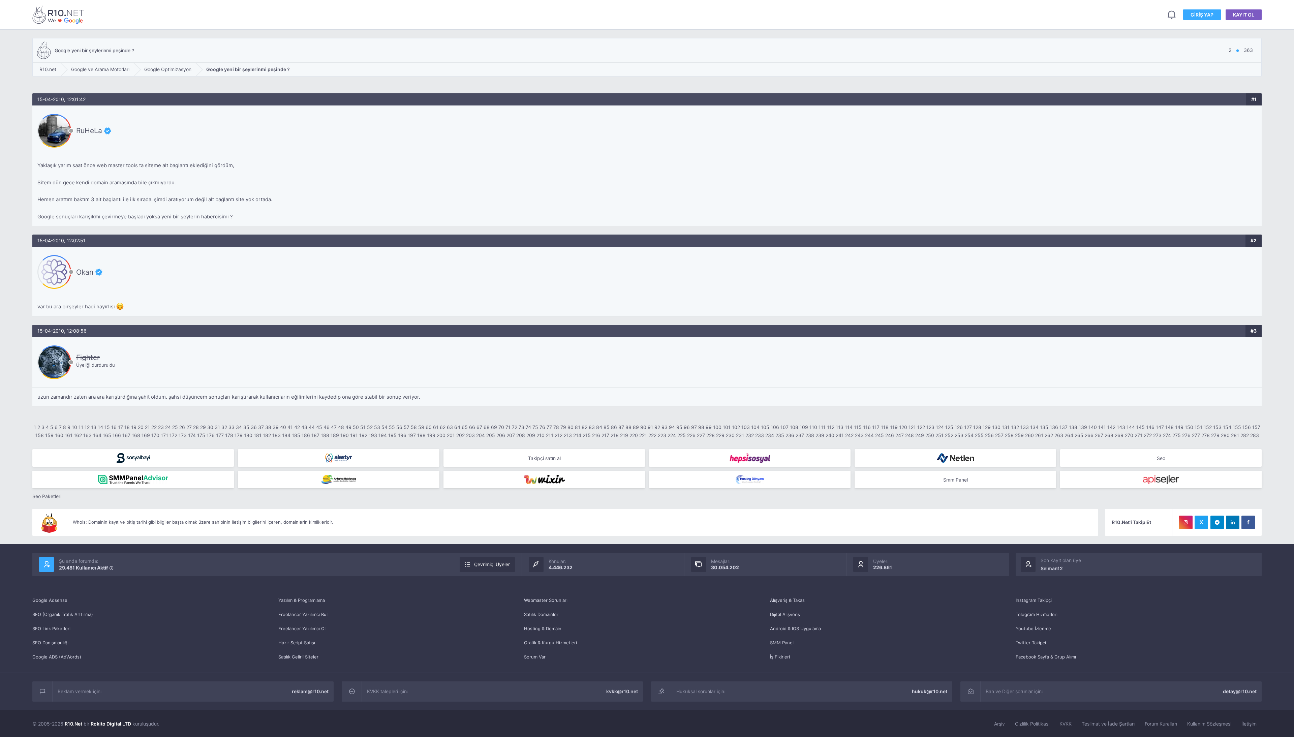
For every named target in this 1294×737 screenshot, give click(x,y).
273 (1157, 435)
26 (182, 427)
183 (276, 435)
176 (211, 435)
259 (1019, 435)
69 (494, 427)
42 (297, 427)
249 (919, 435)
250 (929, 435)
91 (650, 427)
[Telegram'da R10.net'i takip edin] (1217, 522)
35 (246, 427)
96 (687, 427)
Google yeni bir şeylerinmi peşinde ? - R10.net (59, 14)
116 (867, 427)
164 (97, 435)
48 (341, 427)
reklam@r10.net (310, 691)
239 (819, 435)
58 (414, 427)
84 (599, 427)
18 (127, 427)
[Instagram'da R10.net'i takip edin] (1186, 522)
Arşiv (999, 724)
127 (968, 427)
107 (784, 427)
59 (421, 427)
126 (959, 427)
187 (315, 435)
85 (607, 427)
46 (327, 427)
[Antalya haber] (338, 479)
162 (78, 435)
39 (276, 427)
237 (800, 435)
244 (869, 435)
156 (1246, 427)
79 (563, 427)
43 (304, 427)
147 (1160, 427)
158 (39, 435)
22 (154, 427)
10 (74, 427)
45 (319, 427)
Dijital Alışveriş (785, 614)
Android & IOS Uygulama (795, 628)
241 (840, 435)
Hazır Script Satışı (296, 642)
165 (107, 435)
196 (402, 435)
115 (858, 427)
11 (81, 427)
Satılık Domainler (541, 614)
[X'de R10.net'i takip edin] (1201, 522)
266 (1089, 435)
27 (189, 427)
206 (500, 435)
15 (107, 427)
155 (1237, 427)
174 (192, 435)
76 (542, 427)
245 (879, 435)
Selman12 (1052, 568)
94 (672, 427)
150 (1189, 427)
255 (979, 435)
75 (535, 427)
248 (909, 435)
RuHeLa (89, 131)
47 (334, 427)
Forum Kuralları (1161, 724)
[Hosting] (338, 458)
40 (283, 427)
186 (306, 435)
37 (261, 427)
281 (1235, 435)
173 (183, 435)
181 (257, 435)
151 (1198, 427)
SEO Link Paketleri (51, 628)
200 (441, 435)
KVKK (1065, 724)
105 (765, 427)
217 (605, 435)
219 (624, 435)
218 (615, 435)
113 (839, 427)
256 (989, 435)
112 (830, 427)
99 (709, 427)
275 (1176, 435)
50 (356, 427)
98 (701, 427)
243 (859, 435)
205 (490, 435)
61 (435, 427)
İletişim (1249, 724)
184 (286, 435)
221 (643, 435)
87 (621, 427)
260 (1029, 435)
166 (117, 435)
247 (899, 435)
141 (1102, 427)
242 (849, 435)
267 (1099, 435)
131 (1006, 427)
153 (1217, 427)
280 (1225, 435)
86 (614, 427)
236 (789, 435)
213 (568, 435)
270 (1129, 435)
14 (100, 427)
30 (210, 427)
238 (809, 435)
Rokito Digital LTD (111, 724)
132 (1015, 427)
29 (203, 427)
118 (885, 427)
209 (530, 435)
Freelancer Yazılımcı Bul (303, 614)
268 (1109, 435)
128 (977, 427)
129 (987, 427)
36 (254, 427)
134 (1034, 427)
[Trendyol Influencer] (544, 479)
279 (1215, 435)
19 (133, 427)
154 (1227, 427)
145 (1140, 427)
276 (1186, 435)
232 (749, 435)
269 (1119, 435)
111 (822, 427)
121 (912, 427)
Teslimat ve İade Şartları (1108, 724)
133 (1024, 427)
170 (155, 435)
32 (224, 427)
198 (421, 435)
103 (745, 427)
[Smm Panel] (133, 458)
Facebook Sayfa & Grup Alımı (1046, 656)
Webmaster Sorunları (545, 600)
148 (1169, 427)
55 (392, 427)
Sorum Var (535, 656)
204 (480, 435)
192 (363, 435)
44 (312, 427)
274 (1167, 435)
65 (465, 427)
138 (1073, 427)
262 (1049, 435)
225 (681, 435)
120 (903, 427)
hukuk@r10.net (929, 691)
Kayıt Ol (1243, 15)
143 (1121, 427)
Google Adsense (49, 600)
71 (508, 427)
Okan (84, 272)
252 (949, 435)
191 (354, 435)
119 (894, 427)
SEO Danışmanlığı (50, 642)
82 (584, 427)
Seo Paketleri (46, 496)
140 (1092, 427)
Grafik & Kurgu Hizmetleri (550, 642)
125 (949, 427)
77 (549, 427)
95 (679, 427)
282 (1244, 435)
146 (1150, 427)
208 (520, 435)
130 (996, 427)
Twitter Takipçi (1031, 642)
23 (161, 427)
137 (1063, 427)
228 (710, 435)
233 (759, 435)
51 (363, 427)
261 (1039, 435)
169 (146, 435)
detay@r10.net (1240, 691)
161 (68, 435)
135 (1044, 427)
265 (1079, 435)
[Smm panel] (133, 479)
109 (804, 427)
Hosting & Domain (542, 628)
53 (377, 427)
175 (201, 435)
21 (147, 427)
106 (775, 427)
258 (1009, 435)
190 (344, 435)
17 (120, 427)
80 (570, 427)
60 (429, 427)
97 (694, 427)
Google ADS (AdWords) (56, 656)
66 (472, 427)
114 (849, 427)
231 (740, 435)
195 (392, 435)
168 (136, 435)
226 (691, 435)
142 (1111, 427)
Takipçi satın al (544, 458)
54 (384, 427)
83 (592, 427)
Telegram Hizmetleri (1036, 614)
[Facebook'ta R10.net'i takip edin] (1248, 522)
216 (596, 435)
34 (239, 427)
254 (969, 435)
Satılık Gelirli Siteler (298, 656)
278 (1205, 435)
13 (93, 427)
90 (643, 427)
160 (59, 435)
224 (672, 435)
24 (168, 427)
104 (755, 427)
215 (587, 435)
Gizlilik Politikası (1032, 724)
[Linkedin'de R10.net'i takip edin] (1232, 522)
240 (830, 435)
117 (876, 427)
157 (1256, 427)
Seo (1161, 458)
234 (769, 435)
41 (290, 427)
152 (1208, 427)
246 (889, 435)
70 (501, 427)
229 (720, 435)
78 (556, 427)
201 (451, 435)
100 (717, 427)
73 (521, 427)
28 (196, 427)
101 (727, 427)
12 (87, 427)
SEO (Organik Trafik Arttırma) (62, 614)
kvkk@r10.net (622, 691)
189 (335, 435)
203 (470, 435)
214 (577, 435)
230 (730, 435)
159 (49, 435)
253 (959, 435)
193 (373, 435)
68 (487, 427)
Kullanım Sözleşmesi (1209, 724)
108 (794, 427)
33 (231, 427)
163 (87, 435)
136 (1054, 427)
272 (1148, 435)
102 (736, 427)
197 (412, 435)
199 (431, 435)
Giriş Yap (1202, 15)
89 (636, 427)
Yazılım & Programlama (301, 600)
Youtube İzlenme (1033, 628)
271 (1138, 435)
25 (175, 427)
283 (1254, 435)
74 (528, 427)
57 (406, 427)
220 (633, 435)
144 (1131, 427)
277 (1196, 435)
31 (217, 427)
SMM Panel (782, 642)
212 (558, 435)
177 (220, 435)
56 (399, 427)
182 (267, 435)
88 (628, 427)
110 (813, 427)
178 (229, 435)
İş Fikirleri (780, 656)
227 (701, 435)
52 (370, 427)
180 (248, 435)
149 (1179, 427)
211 (549, 435)
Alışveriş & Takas (787, 600)
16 (114, 427)
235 (779, 435)
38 (268, 427)
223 (662, 435)
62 (442, 427)
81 (577, 427)
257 (999, 435)
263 (1058, 435)
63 (450, 427)
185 (296, 435)
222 (652, 435)
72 (514, 427)
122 (921, 427)
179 (239, 435)
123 (930, 427)
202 (460, 435)
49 (348, 427)
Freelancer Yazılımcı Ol (302, 628)
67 (479, 427)
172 (173, 435)
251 (939, 435)
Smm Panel (955, 480)
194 (382, 435)
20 (141, 427)
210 (540, 435)
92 (657, 427)
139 (1083, 427)
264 (1069, 435)
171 (164, 435)
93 (664, 427)
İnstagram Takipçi (1034, 600)
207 (510, 435)
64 (457, 427)
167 (126, 435)
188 (325, 435)
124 (940, 427)
